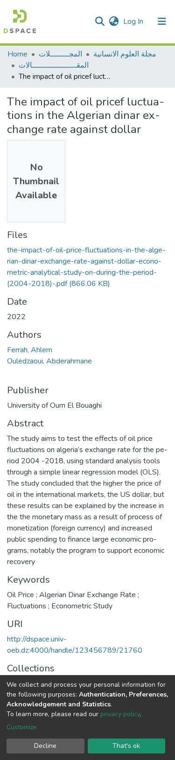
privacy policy (120, 714)
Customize (22, 727)
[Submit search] (99, 21)
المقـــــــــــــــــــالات (54, 65)
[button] (113, 21)
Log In (134, 21)
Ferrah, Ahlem (29, 350)
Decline (45, 745)
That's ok (126, 745)
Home (17, 54)
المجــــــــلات (60, 54)
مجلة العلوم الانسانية (124, 54)
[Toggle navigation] (162, 21)
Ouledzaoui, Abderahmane (49, 361)
